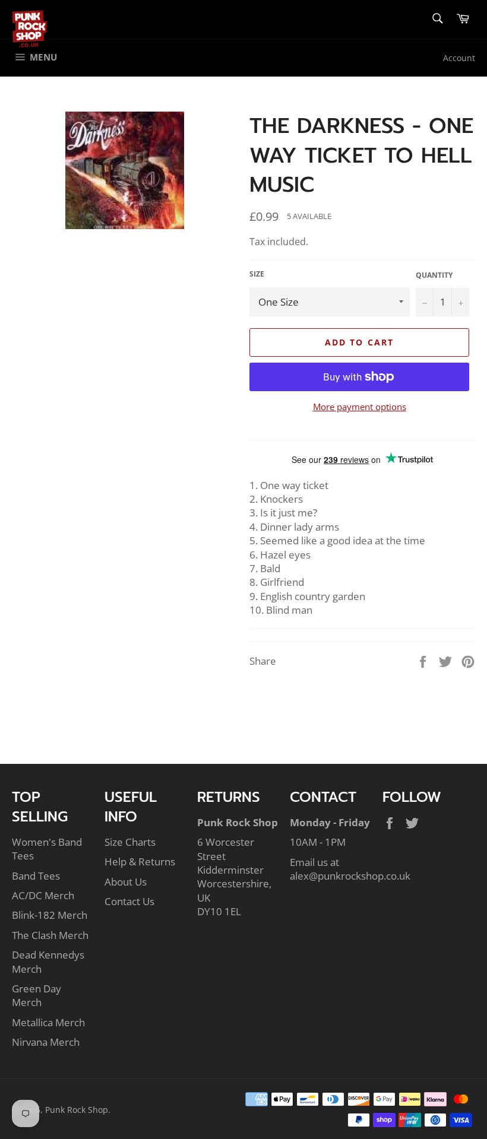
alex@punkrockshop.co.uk (350, 876)
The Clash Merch (50, 935)
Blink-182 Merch (49, 915)
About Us (126, 882)
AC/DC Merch (43, 895)
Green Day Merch (36, 995)
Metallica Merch (48, 1022)
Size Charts (130, 842)
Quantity (434, 275)
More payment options (359, 407)
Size (256, 274)
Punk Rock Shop (76, 1109)
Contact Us (129, 901)
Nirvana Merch (46, 1042)
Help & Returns (140, 861)
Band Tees (36, 876)
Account (459, 58)
